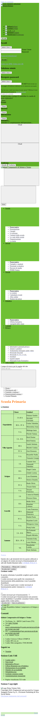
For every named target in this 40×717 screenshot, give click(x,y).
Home (7, 388)
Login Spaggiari (21, 92)
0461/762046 (13, 623)
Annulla (4, 165)
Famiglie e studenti (12, 392)
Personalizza (6, 567)
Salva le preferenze (18, 603)
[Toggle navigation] (18, 194)
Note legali (9, 662)
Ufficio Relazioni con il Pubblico (16, 666)
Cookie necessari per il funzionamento (14, 595)
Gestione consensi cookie (14, 674)
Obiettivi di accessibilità (13, 670)
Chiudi (4, 106)
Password (25, 52)
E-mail (24, 84)
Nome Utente (26, 49)
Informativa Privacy (12, 664)
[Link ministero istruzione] (11, 4)
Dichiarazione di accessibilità (15, 668)
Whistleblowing (10, 672)
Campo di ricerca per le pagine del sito (14, 366)
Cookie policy (10, 660)
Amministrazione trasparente (15, 676)
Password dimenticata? (9, 56)
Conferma (12, 165)
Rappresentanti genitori (13, 394)
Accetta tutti (9, 569)
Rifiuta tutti (19, 567)
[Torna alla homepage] (20, 167)
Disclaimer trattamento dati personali (13, 696)
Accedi (4, 38)
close (3, 204)
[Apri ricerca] (21, 177)
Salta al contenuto (7, 2)
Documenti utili (10, 390)
